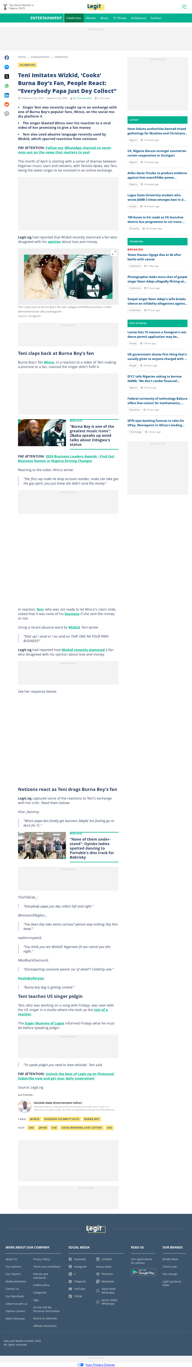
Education (134, 409)
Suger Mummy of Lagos (44, 1023)
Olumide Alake (84, 98)
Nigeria (133, 140)
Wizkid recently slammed (83, 650)
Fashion (156, 18)
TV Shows (120, 18)
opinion (54, 241)
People (132, 206)
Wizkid (74, 627)
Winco (49, 362)
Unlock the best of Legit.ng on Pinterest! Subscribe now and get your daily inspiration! (66, 1076)
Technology (135, 431)
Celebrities (73, 18)
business (72, 614)
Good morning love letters (82, 1127)
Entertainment (46, 17)
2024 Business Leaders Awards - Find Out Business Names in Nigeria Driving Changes (66, 458)
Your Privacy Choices (100, 1365)
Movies (91, 18)
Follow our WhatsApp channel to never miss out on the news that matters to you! (64, 149)
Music (104, 18)
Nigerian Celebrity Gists (62, 1119)
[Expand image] (114, 252)
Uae (31, 1127)
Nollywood (138, 18)
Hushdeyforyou (31, 978)
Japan (43, 1127)
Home (22, 57)
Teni (40, 609)
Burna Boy (91, 1119)
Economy (134, 228)
